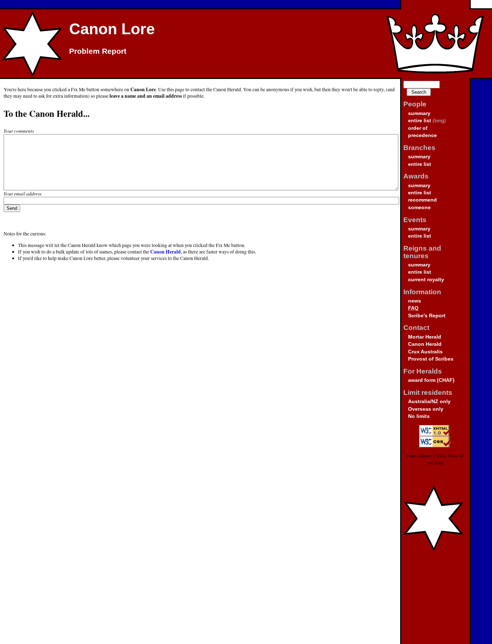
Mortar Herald (424, 337)
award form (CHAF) (431, 380)
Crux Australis (425, 351)
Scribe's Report (427, 315)
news (414, 301)
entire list (419, 120)
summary (419, 113)
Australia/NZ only (429, 401)
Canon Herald (425, 344)
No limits (419, 416)
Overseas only (425, 409)
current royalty (426, 279)
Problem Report (97, 51)
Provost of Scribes (430, 359)
